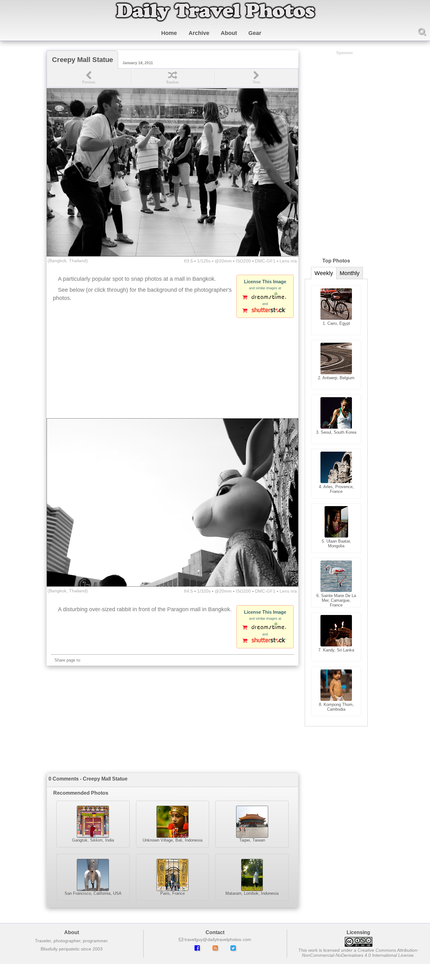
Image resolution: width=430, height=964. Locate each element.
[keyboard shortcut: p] (89, 78)
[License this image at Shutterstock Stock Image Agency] (265, 311)
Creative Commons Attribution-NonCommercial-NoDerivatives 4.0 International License (360, 953)
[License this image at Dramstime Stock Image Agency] (265, 298)
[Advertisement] (172, 368)
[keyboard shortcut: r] (172, 78)
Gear (254, 33)
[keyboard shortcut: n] (256, 78)
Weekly (323, 273)
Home (169, 33)
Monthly (349, 273)
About (229, 33)
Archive (199, 33)
